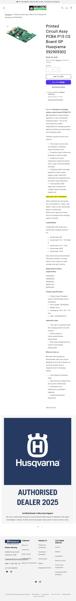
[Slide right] (42, 527)
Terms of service (55, 594)
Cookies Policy (26, 558)
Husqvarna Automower (42, 546)
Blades (40, 563)
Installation (59, 556)
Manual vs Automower (29, 563)
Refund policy (35, 594)
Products (8, 15)
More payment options (58, 87)
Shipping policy (66, 594)
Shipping (58, 60)
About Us (25, 545)
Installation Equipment (42, 553)
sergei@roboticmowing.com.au (16, 559)
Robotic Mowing (14, 594)
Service (57, 547)
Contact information (39, 596)
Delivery (57, 552)
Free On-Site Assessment (59, 566)
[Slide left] (33, 527)
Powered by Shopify (24, 594)
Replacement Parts (44, 568)
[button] (4, 8)
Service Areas (26, 554)
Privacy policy (45, 594)
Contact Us (25, 549)
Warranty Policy (60, 560)
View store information (55, 100)
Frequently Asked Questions (61, 573)
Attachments (42, 559)
